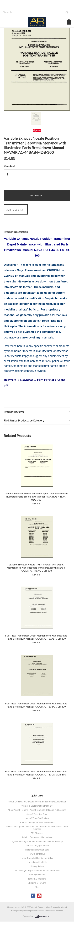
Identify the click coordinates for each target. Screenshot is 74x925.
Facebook (33, 896)
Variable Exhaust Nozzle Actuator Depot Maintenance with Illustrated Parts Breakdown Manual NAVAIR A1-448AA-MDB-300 (36, 496)
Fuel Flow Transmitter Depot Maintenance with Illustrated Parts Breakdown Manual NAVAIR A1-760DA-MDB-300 (36, 773)
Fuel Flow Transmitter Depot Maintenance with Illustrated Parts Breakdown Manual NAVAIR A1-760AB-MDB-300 (36, 637)
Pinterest (39, 896)
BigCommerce (43, 916)
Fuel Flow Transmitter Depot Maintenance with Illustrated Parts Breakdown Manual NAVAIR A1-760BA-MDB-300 (36, 705)
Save (38, 130)
